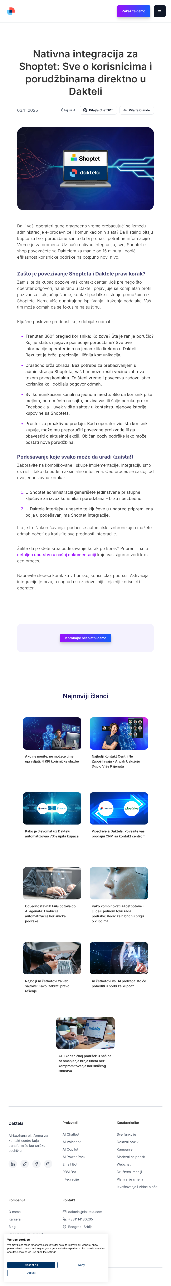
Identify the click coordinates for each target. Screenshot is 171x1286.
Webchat (124, 1164)
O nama (15, 1212)
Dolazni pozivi (128, 1142)
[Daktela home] (10, 11)
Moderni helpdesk (131, 1157)
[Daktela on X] (25, 1164)
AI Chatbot (71, 1134)
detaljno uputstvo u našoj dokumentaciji (56, 554)
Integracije (71, 1179)
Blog (12, 1227)
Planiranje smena (130, 1179)
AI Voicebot (72, 1142)
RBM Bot (69, 1172)
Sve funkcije (126, 1134)
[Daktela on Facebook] (37, 1164)
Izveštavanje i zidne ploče (137, 1187)
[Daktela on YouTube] (49, 1164)
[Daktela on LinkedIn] (14, 1164)
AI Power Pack (74, 1157)
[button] (160, 11)
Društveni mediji (129, 1172)
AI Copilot (70, 1149)
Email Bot (70, 1164)
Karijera (15, 1219)
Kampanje (124, 1149)
